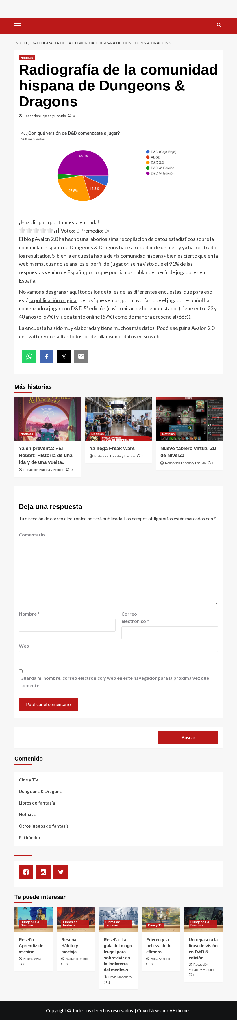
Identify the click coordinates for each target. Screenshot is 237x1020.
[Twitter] (62, 872)
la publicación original (53, 300)
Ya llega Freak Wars (112, 448)
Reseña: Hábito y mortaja (69, 945)
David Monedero (120, 977)
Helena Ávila (32, 958)
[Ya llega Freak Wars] (118, 419)
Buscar (188, 737)
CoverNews (149, 1010)
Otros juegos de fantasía (44, 825)
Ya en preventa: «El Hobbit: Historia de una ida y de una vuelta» (45, 455)
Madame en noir (77, 958)
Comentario (33, 534)
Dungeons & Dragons (40, 791)
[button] (20, 25)
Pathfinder (29, 837)
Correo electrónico (135, 617)
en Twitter (31, 336)
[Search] (219, 25)
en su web (148, 336)
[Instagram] (44, 872)
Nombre (29, 613)
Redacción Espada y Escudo (45, 116)
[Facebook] (27, 872)
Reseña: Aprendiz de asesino (31, 945)
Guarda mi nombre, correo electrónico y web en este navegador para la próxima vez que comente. (114, 681)
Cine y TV (28, 779)
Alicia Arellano (160, 958)
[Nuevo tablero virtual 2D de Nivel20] (189, 419)
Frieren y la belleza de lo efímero (158, 945)
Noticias (27, 58)
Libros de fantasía (37, 802)
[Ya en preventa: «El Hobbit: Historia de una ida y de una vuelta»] (47, 419)
